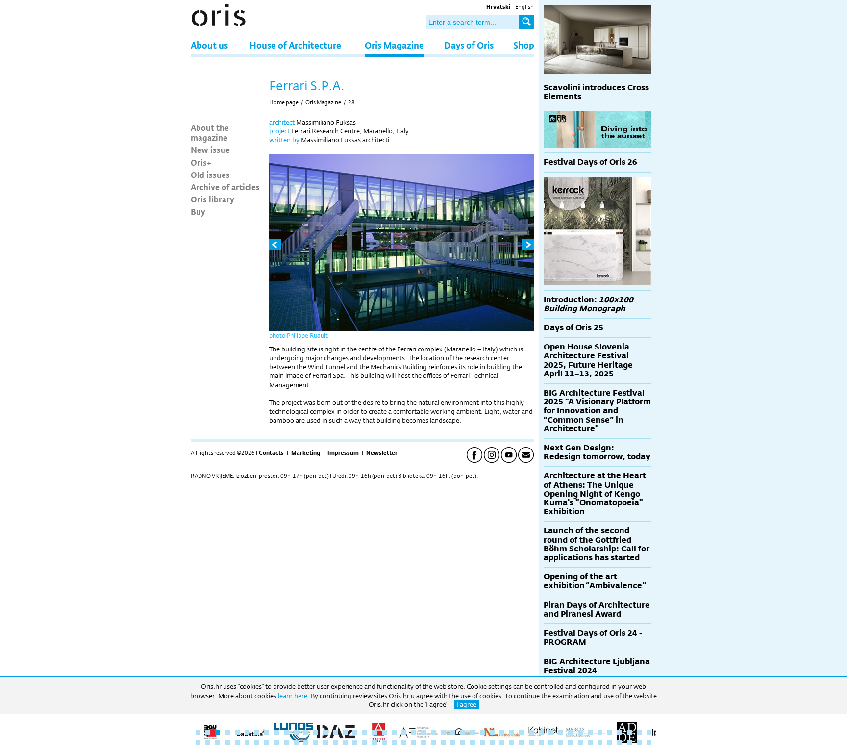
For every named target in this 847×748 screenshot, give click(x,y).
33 (511, 732)
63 (345, 742)
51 (227, 742)
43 (609, 732)
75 (462, 742)
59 (305, 742)
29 (472, 732)
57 (286, 742)
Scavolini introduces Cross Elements (596, 91)
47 (649, 732)
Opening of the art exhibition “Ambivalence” (595, 581)
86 (570, 742)
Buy (198, 211)
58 (296, 742)
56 (276, 742)
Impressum (343, 453)
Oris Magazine (394, 44)
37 (550, 732)
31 (492, 732)
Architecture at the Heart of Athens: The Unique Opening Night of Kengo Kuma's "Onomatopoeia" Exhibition (595, 494)
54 (256, 742)
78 (492, 742)
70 (413, 742)
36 (541, 732)
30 (482, 732)
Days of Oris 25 (573, 328)
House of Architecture (295, 44)
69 (403, 742)
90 (609, 742)
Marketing (305, 453)
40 (580, 732)
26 (443, 732)
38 (560, 732)
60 (315, 742)
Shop (523, 44)
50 (217, 742)
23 (413, 732)
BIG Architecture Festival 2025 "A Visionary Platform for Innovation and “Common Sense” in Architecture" (597, 411)
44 (619, 732)
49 (207, 742)
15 (335, 732)
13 (315, 732)
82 (531, 742)
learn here (292, 695)
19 (374, 732)
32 (501, 732)
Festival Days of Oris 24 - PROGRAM (593, 637)
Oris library (212, 199)
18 (364, 732)
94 (649, 742)
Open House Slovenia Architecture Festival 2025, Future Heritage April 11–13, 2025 (588, 360)
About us (209, 44)
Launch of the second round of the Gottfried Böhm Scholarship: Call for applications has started (596, 544)
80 (511, 742)
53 (247, 742)
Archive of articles (225, 187)
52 (237, 742)
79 (501, 742)
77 (482, 742)
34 (521, 732)
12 (305, 732)
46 (639, 732)
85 (560, 742)
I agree (466, 704)
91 (619, 742)
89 (600, 742)
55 (266, 742)
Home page (284, 102)
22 (403, 732)
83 (541, 742)
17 (354, 732)
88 (590, 742)
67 (384, 742)
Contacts (271, 453)
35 (531, 732)
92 (629, 742)
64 (354, 742)
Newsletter (382, 453)
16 (345, 732)
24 (423, 732)
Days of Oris (469, 44)
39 (570, 732)
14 (325, 732)
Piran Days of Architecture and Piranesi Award (597, 609)
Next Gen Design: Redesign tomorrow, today (597, 452)
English (524, 7)
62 (335, 742)
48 (198, 742)
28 (351, 102)
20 (384, 732)
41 (590, 732)
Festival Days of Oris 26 (590, 162)
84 (550, 742)
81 (521, 742)
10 (286, 732)
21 (394, 732)
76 (472, 742)
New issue (210, 149)
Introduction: (588, 304)
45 (629, 732)
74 (452, 742)
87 (580, 742)
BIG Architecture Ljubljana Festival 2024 (597, 665)
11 (296, 732)
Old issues (210, 174)
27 (452, 732)
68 (394, 742)
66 (374, 742)
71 (423, 742)
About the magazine (210, 132)
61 (325, 742)
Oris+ (201, 162)
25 (433, 732)
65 (364, 742)
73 (443, 742)
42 (600, 732)
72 (433, 742)
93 (639, 742)
